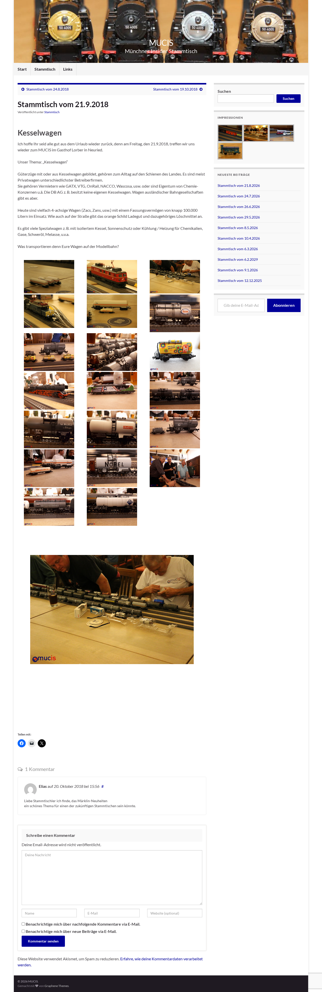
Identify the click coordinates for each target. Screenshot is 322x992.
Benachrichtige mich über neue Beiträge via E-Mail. (71, 931)
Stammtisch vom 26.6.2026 (239, 206)
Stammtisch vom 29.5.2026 (239, 217)
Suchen (224, 91)
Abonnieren (284, 305)
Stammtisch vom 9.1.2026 (238, 270)
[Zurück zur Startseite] (161, 31)
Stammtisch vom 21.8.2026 (239, 185)
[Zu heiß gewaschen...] (112, 311)
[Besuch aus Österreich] (112, 276)
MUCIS (161, 43)
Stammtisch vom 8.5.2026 (238, 228)
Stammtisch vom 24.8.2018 (47, 89)
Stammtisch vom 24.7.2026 (239, 196)
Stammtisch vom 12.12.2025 (240, 280)
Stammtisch (44, 69)
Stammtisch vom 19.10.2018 (175, 89)
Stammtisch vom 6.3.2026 (238, 249)
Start (22, 69)
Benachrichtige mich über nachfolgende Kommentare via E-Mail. (83, 924)
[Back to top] (310, 962)
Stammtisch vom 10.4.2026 (239, 238)
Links (67, 69)
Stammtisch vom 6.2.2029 (238, 259)
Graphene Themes (57, 986)
